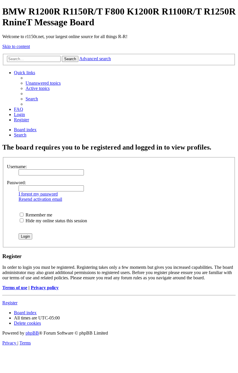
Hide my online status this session (55, 220)
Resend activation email (40, 199)
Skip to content (16, 46)
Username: (17, 166)
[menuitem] (43, 83)
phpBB (32, 333)
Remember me (38, 214)
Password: (16, 182)
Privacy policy (45, 287)
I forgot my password (38, 193)
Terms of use (14, 287)
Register (9, 302)
